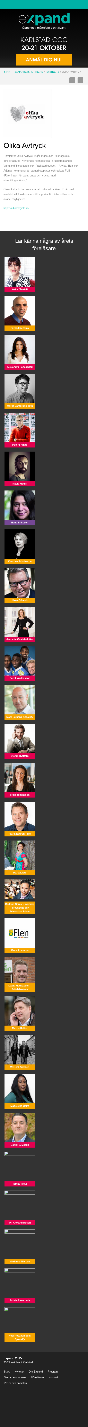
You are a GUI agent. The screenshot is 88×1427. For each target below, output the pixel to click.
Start (8, 71)
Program (53, 1371)
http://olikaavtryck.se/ (16, 208)
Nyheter (19, 1371)
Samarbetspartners (29, 71)
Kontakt (53, 1377)
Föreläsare (37, 1377)
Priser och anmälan (15, 1383)
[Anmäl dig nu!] (44, 51)
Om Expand (36, 1371)
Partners (52, 71)
